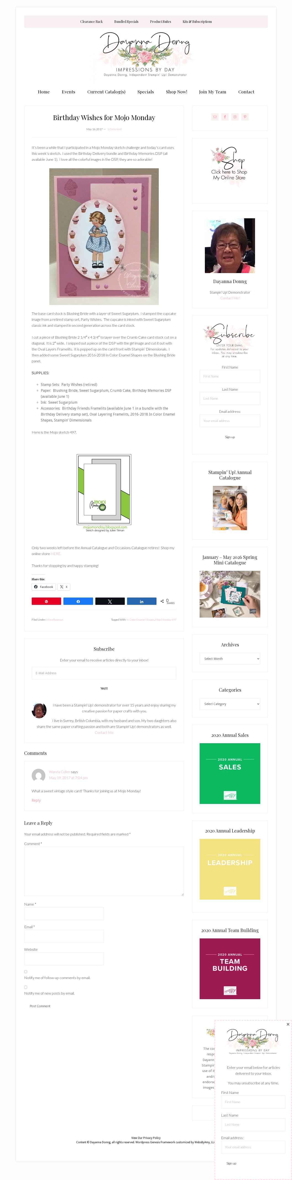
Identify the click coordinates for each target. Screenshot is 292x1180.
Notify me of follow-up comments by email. (57, 977)
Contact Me (104, 732)
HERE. (56, 553)
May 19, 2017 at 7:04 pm (68, 777)
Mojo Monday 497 (165, 619)
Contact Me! (230, 298)
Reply (36, 800)
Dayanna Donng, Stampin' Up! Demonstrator (146, 56)
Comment (33, 843)
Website (31, 949)
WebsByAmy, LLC (205, 1142)
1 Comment (114, 129)
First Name (230, 367)
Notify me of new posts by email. (49, 993)
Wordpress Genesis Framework (155, 1142)
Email (29, 927)
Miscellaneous (55, 619)
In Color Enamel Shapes (140, 619)
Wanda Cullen (59, 771)
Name (30, 904)
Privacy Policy (152, 1138)
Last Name (230, 389)
